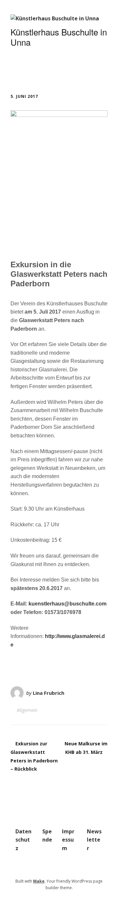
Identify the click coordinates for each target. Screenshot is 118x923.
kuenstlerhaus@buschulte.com (67, 603)
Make (39, 881)
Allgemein (27, 710)
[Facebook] (64, 903)
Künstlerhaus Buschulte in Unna (58, 37)
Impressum (68, 840)
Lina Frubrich (48, 693)
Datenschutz (23, 840)
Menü (28, 68)
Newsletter (94, 840)
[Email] (55, 903)
